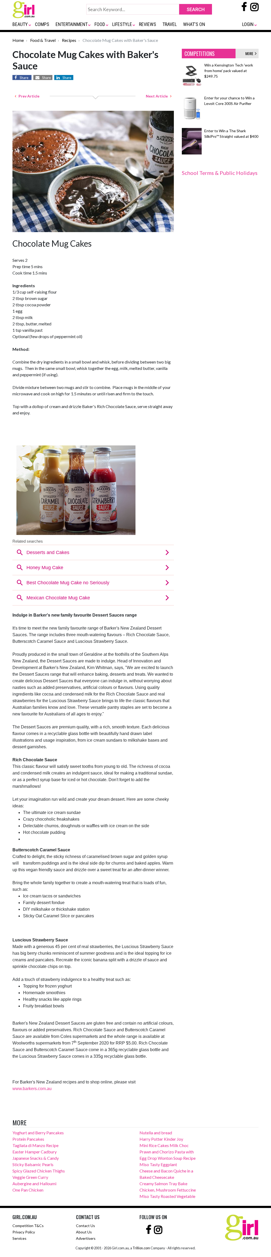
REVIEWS (147, 24)
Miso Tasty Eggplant (158, 1164)
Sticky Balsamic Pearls (32, 1164)
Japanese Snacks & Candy (35, 1158)
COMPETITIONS (199, 53)
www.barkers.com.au (32, 1088)
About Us (84, 1232)
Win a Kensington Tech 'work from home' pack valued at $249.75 (228, 70)
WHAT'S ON (194, 24)
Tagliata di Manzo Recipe (35, 1145)
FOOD (99, 24)
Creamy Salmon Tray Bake (163, 1183)
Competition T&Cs (28, 1225)
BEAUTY (20, 24)
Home (18, 40)
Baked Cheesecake (156, 1177)
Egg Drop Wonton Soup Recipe (167, 1158)
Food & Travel (43, 40)
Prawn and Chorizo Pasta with (166, 1151)
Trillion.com (141, 1248)
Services (19, 1238)
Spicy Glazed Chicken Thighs (38, 1170)
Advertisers (86, 1238)
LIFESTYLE (122, 24)
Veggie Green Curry (30, 1177)
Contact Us (85, 1225)
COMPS (42, 24)
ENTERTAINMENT (72, 24)
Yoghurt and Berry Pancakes (38, 1132)
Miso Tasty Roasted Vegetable (167, 1196)
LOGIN (248, 24)
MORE (250, 53)
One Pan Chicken (27, 1189)
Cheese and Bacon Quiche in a (166, 1170)
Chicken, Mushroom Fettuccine (167, 1189)
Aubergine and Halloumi (34, 1183)
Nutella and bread (155, 1132)
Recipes (69, 40)
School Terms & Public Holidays (220, 173)
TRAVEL (169, 24)
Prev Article (27, 96)
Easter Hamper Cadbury (34, 1151)
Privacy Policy (23, 1232)
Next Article (158, 96)
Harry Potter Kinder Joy (161, 1138)
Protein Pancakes (28, 1138)
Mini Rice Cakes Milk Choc (164, 1145)
